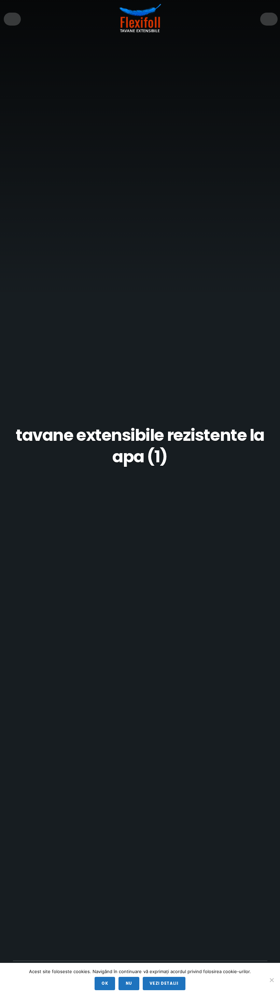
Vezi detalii (164, 983)
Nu (129, 983)
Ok (104, 983)
